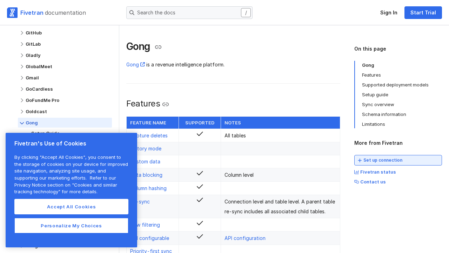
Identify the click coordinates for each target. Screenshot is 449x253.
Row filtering (145, 225)
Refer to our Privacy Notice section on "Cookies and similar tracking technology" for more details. (65, 184)
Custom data (145, 161)
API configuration (245, 238)
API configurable (149, 238)
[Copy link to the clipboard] (158, 47)
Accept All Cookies (71, 206)
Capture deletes (149, 135)
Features (371, 75)
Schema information (384, 114)
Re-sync (140, 202)
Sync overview (378, 104)
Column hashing (148, 188)
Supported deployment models (395, 84)
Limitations (373, 124)
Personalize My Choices (71, 225)
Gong (132, 64)
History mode (145, 148)
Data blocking (146, 175)
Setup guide (375, 94)
